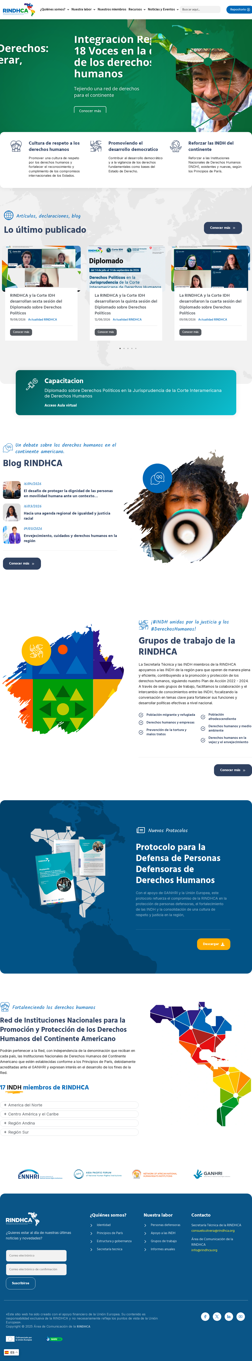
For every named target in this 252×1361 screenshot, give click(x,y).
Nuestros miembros (112, 9)
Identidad (104, 1225)
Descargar (211, 944)
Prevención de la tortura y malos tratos (166, 732)
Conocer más (220, 228)
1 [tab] (120, 348)
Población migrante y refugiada (170, 715)
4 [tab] (132, 348)
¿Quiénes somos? (52, 9)
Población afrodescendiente (222, 717)
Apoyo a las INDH (163, 1233)
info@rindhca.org (204, 1250)
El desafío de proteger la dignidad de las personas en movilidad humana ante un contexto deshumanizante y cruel (68, 494)
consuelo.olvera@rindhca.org (213, 1231)
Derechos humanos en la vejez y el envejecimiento (228, 740)
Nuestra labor (81, 9)
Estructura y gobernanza (114, 1241)
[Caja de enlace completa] (41, 295)
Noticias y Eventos (161, 9)
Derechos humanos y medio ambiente (229, 728)
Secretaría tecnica (109, 1249)
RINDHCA (83, 1326)
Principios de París (110, 1233)
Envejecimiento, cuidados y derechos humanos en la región (70, 538)
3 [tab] (128, 348)
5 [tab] (136, 348)
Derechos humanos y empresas (170, 723)
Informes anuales (163, 1249)
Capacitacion (63, 382)
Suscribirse (20, 1283)
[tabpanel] (126, 295)
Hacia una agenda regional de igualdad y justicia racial (67, 516)
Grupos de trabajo (164, 1241)
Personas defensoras (165, 1225)
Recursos (135, 9)
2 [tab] (124, 348)
